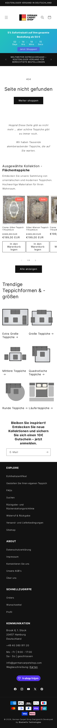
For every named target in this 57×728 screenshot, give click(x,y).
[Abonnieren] (47, 452)
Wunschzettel (14, 604)
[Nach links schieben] (21, 260)
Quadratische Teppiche (38, 372)
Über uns (11, 578)
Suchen (10, 497)
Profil (9, 612)
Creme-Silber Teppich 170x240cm (13, 228)
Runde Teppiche (13, 408)
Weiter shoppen (28, 100)
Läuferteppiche (39, 408)
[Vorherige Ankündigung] (5, 59)
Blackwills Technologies (30, 722)
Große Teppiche (39, 333)
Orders (10, 597)
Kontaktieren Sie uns (17, 563)
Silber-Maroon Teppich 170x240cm (37, 228)
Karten (34, 667)
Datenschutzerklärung (18, 549)
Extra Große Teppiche (10, 335)
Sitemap (11, 529)
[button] (6, 17)
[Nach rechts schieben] (35, 260)
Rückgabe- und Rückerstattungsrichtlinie (20, 506)
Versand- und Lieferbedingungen (24, 522)
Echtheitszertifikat (16, 476)
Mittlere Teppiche (14, 370)
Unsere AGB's (13, 570)
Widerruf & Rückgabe (18, 515)
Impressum (12, 556)
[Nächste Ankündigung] (51, 59)
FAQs (9, 490)
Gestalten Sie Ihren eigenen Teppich (26, 483)
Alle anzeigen (28, 268)
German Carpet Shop (22, 719)
